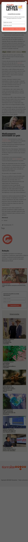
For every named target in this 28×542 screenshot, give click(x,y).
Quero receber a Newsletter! (14, 29)
